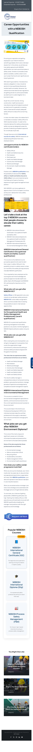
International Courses (19, 671)
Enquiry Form (18, 9)
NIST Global (16, 734)
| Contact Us (25, 9)
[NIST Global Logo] (10, 13)
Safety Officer (8, 295)
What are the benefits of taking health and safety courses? (16, 666)
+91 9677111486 (19, 2)
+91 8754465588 (21, 4)
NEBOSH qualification (19, 477)
